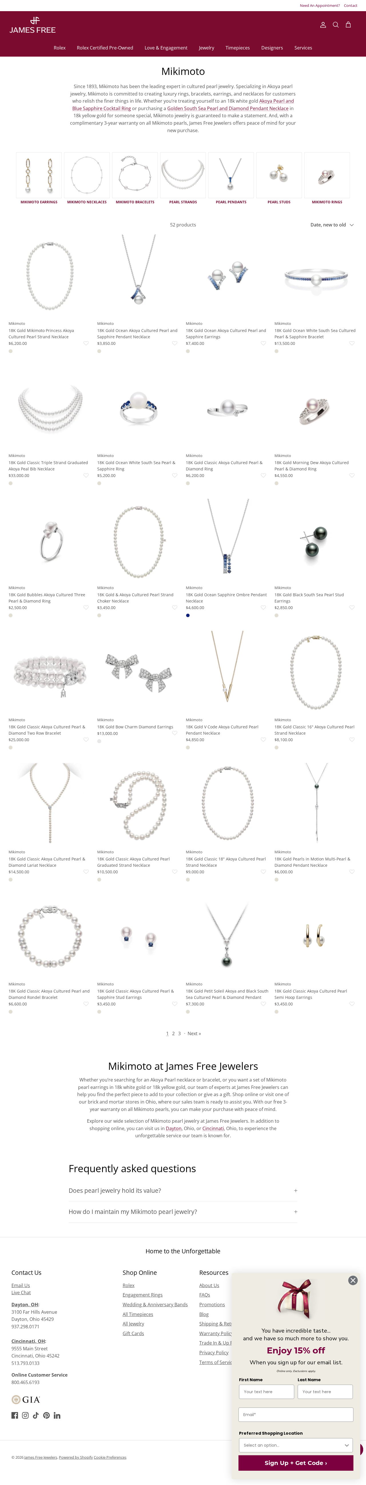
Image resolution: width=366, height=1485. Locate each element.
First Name (251, 1380)
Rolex (59, 48)
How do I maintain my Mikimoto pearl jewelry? (133, 1212)
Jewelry (206, 48)
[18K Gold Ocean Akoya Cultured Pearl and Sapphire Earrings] (227, 275)
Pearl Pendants (231, 202)
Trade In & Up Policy (221, 1343)
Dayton (174, 1128)
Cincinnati (213, 1128)
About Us (209, 1285)
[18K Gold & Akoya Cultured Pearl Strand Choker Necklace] (138, 540)
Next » (194, 1033)
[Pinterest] (46, 1415)
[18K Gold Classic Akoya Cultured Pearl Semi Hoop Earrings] (315, 936)
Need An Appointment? (320, 5)
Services (303, 48)
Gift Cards (133, 1333)
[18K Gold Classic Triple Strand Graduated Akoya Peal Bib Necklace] (50, 408)
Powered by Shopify (76, 1457)
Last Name (309, 1380)
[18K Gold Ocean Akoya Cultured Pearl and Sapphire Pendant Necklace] (138, 275)
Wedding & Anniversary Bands (155, 1304)
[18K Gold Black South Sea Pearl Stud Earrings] (315, 540)
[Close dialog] (353, 1280)
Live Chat (21, 1292)
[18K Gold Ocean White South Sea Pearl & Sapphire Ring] (138, 408)
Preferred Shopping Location (271, 1433)
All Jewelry (133, 1324)
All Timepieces (138, 1314)
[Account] (322, 24)
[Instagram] (25, 1415)
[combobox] (293, 1445)
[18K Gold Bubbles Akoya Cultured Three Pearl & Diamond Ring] (50, 540)
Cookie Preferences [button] (110, 1457)
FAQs (204, 1295)
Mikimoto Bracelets (135, 202)
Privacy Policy (213, 1352)
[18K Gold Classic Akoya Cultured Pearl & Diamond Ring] (227, 408)
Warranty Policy (216, 1333)
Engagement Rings (143, 1295)
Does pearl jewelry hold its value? (115, 1190)
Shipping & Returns (220, 1324)
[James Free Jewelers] (32, 25)
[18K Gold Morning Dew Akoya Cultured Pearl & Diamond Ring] (315, 408)
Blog (204, 1314)
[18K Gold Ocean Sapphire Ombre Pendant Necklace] (227, 540)
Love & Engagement (166, 48)
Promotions (212, 1304)
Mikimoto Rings (327, 202)
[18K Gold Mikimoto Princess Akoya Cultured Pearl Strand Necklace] (50, 275)
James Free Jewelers (40, 1457)
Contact (350, 5)
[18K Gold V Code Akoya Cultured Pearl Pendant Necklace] (227, 672)
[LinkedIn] (57, 1415)
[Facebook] (14, 1415)
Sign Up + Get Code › (296, 1463)
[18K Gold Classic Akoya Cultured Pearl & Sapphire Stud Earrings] (138, 936)
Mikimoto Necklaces (87, 202)
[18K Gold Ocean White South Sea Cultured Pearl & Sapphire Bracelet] (315, 275)
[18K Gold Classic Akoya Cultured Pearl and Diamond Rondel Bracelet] (50, 936)
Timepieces (238, 48)
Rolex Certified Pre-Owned (105, 48)
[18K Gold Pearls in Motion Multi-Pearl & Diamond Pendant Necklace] (315, 804)
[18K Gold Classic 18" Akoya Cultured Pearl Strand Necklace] (227, 804)
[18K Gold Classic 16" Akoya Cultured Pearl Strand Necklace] (315, 672)
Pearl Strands (183, 202)
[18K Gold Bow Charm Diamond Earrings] (138, 672)
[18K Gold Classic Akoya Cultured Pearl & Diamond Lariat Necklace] (50, 804)
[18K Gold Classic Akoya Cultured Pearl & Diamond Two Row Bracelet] (50, 672)
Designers (272, 48)
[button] (60, 343)
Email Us (20, 1285)
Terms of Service (217, 1362)
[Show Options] (346, 1445)
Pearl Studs (279, 202)
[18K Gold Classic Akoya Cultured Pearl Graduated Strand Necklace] (138, 804)
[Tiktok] (36, 1415)
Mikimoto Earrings (39, 202)
